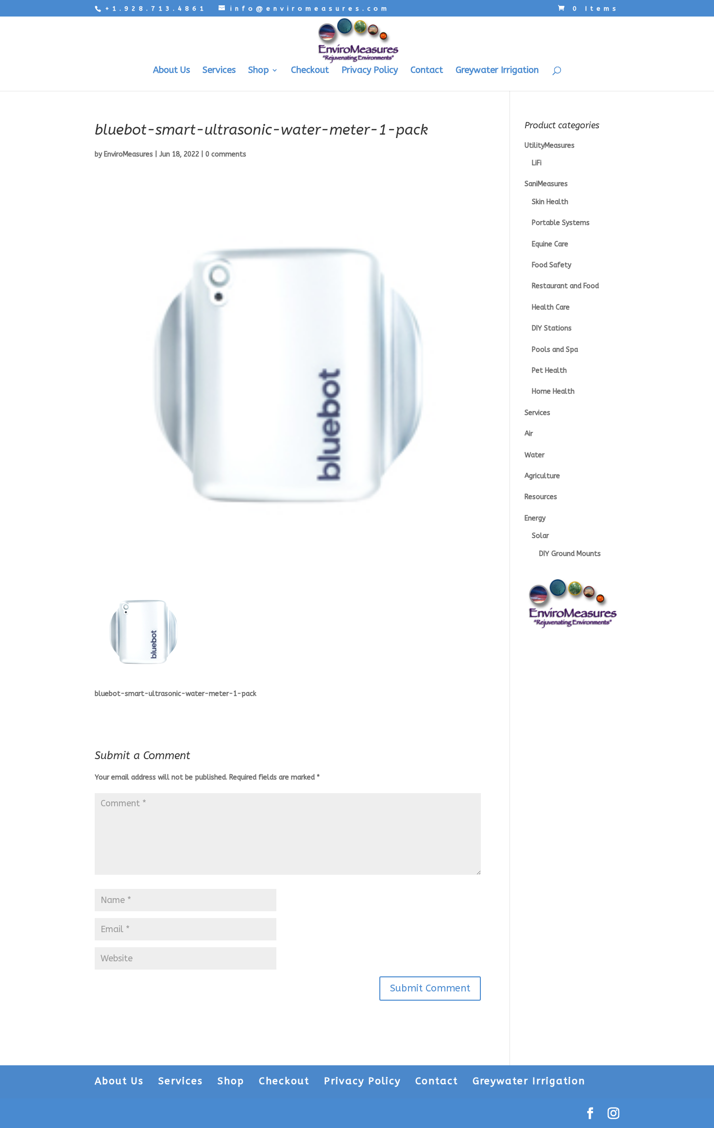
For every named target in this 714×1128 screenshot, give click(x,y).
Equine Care (550, 244)
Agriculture (542, 476)
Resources (541, 497)
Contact (426, 71)
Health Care (551, 307)
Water (534, 455)
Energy (535, 518)
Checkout (310, 71)
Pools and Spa (555, 350)
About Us (171, 71)
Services (219, 71)
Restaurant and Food (565, 286)
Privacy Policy (369, 71)
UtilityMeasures (550, 145)
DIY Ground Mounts (570, 554)
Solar (540, 536)
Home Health (553, 391)
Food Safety (551, 265)
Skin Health (550, 202)
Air (529, 434)
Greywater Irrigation (497, 71)
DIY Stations (552, 328)
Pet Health (549, 370)
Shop (258, 71)
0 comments (225, 154)
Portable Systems (561, 223)
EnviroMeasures (128, 154)
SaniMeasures (546, 184)
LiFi (537, 163)
